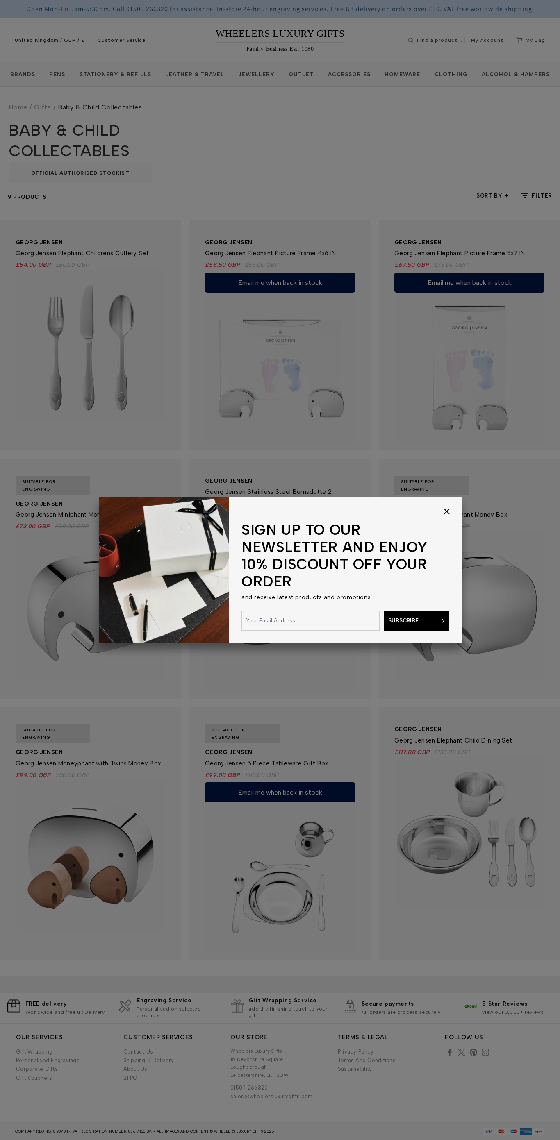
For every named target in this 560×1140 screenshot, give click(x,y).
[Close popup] (447, 512)
